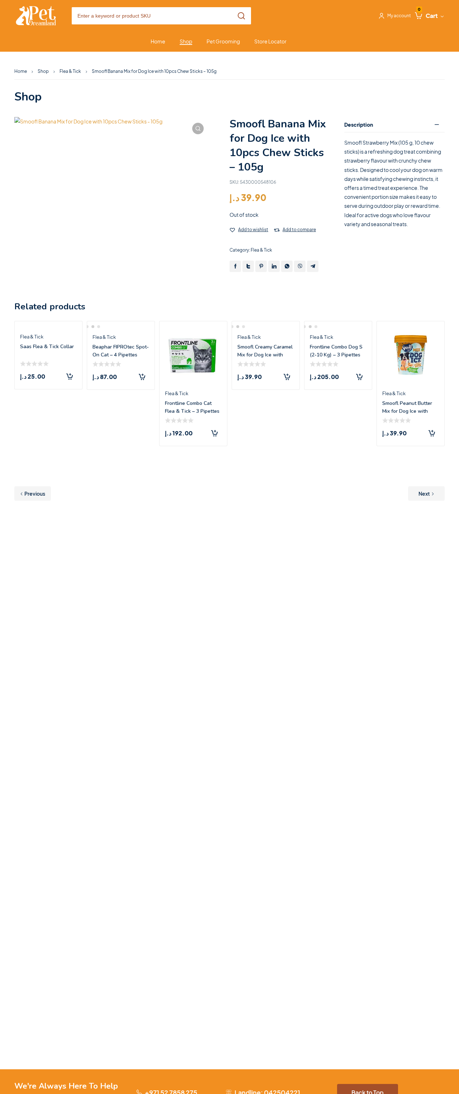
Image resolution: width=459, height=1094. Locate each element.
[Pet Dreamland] (35, 16)
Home (20, 71)
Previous (34, 493)
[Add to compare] (277, 230)
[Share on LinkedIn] (274, 266)
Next (424, 493)
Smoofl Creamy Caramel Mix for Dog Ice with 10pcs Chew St (265, 354)
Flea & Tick (70, 71)
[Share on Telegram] (312, 266)
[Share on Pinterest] (261, 266)
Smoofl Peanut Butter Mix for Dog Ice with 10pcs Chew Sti (407, 411)
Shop (43, 71)
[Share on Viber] (300, 266)
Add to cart (69, 376)
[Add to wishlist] (232, 230)
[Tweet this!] (248, 266)
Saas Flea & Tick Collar (47, 346)
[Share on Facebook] (235, 266)
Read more (287, 377)
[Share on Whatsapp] (287, 266)
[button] (198, 128)
